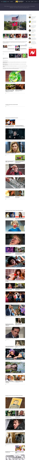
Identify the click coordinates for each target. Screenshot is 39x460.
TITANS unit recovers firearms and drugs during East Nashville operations (33, 39)
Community (11, 1)
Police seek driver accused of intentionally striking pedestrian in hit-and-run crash (33, 22)
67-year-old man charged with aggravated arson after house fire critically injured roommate (33, 26)
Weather (32, 1)
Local (2, 1)
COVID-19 (8, 1)
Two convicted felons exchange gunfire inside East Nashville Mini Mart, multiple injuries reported (33, 42)
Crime (26, 1)
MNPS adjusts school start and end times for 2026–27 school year (33, 35)
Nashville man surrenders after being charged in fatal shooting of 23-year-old (33, 17)
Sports (29, 1)
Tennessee (5, 1)
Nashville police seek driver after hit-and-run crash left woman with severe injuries (33, 31)
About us (35, 1)
